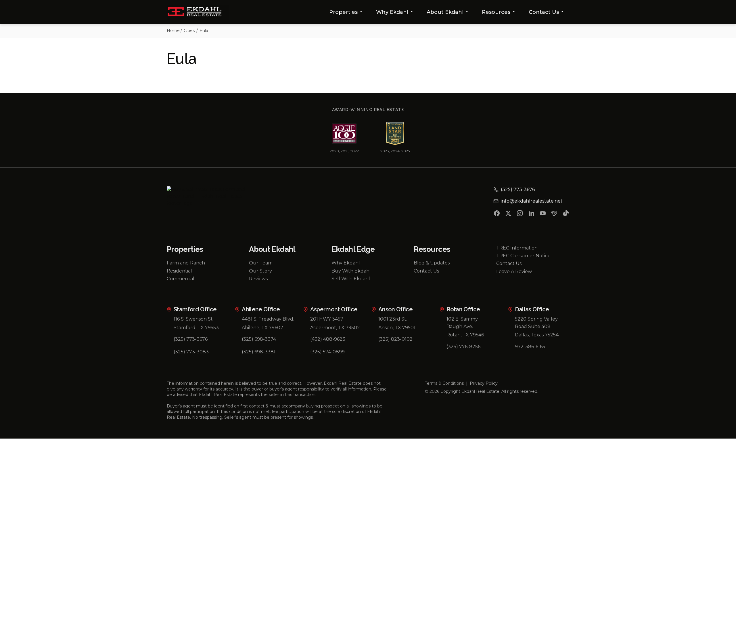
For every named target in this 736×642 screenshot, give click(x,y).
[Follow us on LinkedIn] (531, 214)
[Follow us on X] (508, 214)
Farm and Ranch (186, 263)
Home (173, 30)
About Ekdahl (445, 12)
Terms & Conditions (444, 383)
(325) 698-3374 (259, 339)
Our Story (260, 271)
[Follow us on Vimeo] (554, 214)
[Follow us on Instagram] (519, 214)
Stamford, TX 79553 (196, 327)
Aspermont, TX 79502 (335, 327)
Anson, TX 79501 (396, 327)
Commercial (180, 278)
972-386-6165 (530, 346)
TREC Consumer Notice (523, 255)
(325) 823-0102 (395, 339)
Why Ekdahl (392, 12)
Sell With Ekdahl (350, 278)
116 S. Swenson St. (194, 319)
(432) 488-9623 (327, 339)
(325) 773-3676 (191, 339)
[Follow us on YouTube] (542, 214)
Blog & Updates (432, 263)
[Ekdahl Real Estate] (198, 12)
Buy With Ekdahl (351, 271)
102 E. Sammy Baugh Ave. (462, 322)
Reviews (258, 278)
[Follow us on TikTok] (565, 214)
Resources (496, 12)
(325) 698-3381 (258, 352)
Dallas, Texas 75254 (537, 335)
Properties (343, 12)
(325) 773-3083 (191, 352)
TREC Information (517, 248)
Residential (179, 271)
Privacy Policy (484, 383)
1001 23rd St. (392, 319)
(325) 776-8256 (463, 346)
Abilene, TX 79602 (262, 327)
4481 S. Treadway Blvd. (268, 319)
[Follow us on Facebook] (496, 214)
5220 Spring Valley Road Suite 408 (536, 322)
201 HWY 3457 (326, 319)
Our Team (261, 263)
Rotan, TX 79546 (465, 335)
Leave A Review (514, 271)
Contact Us (544, 12)
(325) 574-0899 (327, 352)
